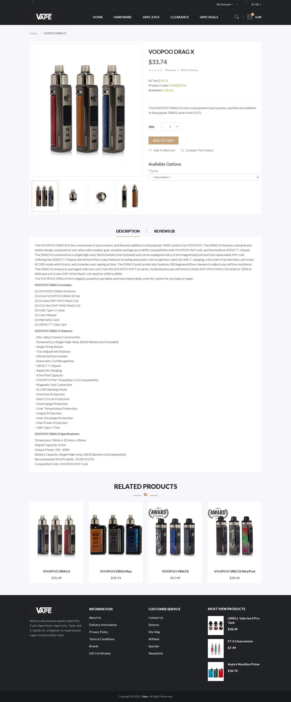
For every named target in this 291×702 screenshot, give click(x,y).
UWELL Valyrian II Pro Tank (244, 620)
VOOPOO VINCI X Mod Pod (234, 571)
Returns (153, 625)
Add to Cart (163, 140)
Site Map (154, 632)
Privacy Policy (98, 632)
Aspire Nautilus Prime (244, 664)
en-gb (256, 4)
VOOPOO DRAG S (56, 571)
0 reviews (170, 70)
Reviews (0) (164, 231)
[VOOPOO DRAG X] (45, 196)
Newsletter (155, 653)
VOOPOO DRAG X (55, 33)
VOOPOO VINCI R (175, 571)
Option (154, 171)
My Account (224, 4)
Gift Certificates (100, 653)
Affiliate (153, 639)
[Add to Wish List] (77, 507)
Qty (151, 126)
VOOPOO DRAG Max (116, 571)
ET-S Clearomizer (240, 641)
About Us (95, 617)
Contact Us (155, 617)
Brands (93, 646)
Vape (145, 696)
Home (33, 33)
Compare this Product (200, 150)
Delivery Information (103, 625)
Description (128, 231)
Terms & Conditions (102, 639)
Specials (153, 646)
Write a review (189, 70)
